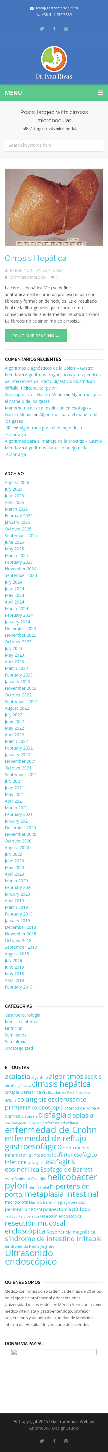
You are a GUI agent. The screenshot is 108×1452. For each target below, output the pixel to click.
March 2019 (16, 907)
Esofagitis (34, 1162)
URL (9, 428)
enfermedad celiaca (60, 1123)
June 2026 (14, 495)
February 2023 (19, 675)
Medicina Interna (21, 1021)
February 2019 (19, 914)
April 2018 (14, 980)
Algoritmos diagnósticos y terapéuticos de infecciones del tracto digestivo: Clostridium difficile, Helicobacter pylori (53, 381)
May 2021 (14, 794)
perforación (17, 1209)
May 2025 (14, 549)
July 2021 (13, 781)
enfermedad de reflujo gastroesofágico (45, 1142)
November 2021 (20, 761)
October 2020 (18, 841)
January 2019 (17, 920)
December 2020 (20, 827)
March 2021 (16, 807)
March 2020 (16, 881)
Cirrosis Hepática (35, 258)
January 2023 (17, 681)
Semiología (15, 1041)
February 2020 (19, 887)
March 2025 (16, 555)
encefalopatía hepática (23, 1123)
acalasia (17, 1076)
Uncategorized (19, 1048)
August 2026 (17, 482)
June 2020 (14, 861)
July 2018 (13, 960)
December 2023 (20, 628)
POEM (36, 1209)
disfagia (52, 1114)
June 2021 (14, 788)
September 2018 (21, 947)
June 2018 (14, 967)
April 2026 (14, 502)
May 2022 (14, 728)
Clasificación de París (58, 1093)
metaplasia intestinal (61, 1194)
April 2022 (14, 734)
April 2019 (14, 900)
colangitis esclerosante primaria (45, 1103)
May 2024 (14, 595)
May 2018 (14, 973)
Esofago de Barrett (66, 1169)
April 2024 (14, 602)
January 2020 (17, 894)
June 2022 (14, 721)
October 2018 (18, 940)
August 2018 (17, 954)
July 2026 (13, 489)
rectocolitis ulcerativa (22, 1216)
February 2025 (19, 562)
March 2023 (16, 668)
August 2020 (17, 847)
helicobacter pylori (51, 1181)
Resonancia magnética (70, 1232)
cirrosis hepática (61, 1083)
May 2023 (14, 655)
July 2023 (13, 648)
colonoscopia (48, 1107)
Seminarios (15, 1035)
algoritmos (66, 1076)
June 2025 (14, 542)
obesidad (76, 1202)
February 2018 (19, 987)
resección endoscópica (61, 1216)
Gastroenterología (28, 277)
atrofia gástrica (18, 1085)
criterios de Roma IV (82, 1108)
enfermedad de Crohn (51, 1130)
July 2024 (13, 582)
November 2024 (20, 569)
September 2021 (21, 774)
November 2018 (20, 934)
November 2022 (20, 688)
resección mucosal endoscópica (35, 1227)
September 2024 (21, 575)
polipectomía (57, 1209)
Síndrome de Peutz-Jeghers (30, 1246)
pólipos (81, 1208)
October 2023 (18, 642)
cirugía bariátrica (23, 1092)
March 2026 (16, 509)
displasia (80, 1115)
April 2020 (14, 874)
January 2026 (17, 522)
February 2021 (19, 814)
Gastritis (38, 1178)
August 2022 (17, 708)
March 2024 (16, 608)
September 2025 (21, 535)
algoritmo (39, 1077)
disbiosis (29, 1116)
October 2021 (18, 768)
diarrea (12, 1116)
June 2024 (14, 588)
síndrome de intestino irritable (53, 1238)
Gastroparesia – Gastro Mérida (35, 394)
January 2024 (17, 622)
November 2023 (20, 635)
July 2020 (13, 854)
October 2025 (18, 529)
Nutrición (13, 1028)
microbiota (16, 1202)
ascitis (93, 1076)
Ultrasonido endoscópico (31, 1257)
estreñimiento (17, 1178)
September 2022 (21, 701)
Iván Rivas (23, 270)
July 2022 (13, 715)
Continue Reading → (35, 336)
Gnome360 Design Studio (54, 1428)
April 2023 (14, 661)
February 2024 (19, 615)
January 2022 (17, 754)
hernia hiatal (39, 1187)
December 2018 (20, 927)
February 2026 (19, 515)
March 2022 (16, 741)
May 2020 (14, 867)
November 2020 (20, 834)
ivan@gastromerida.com (57, 8)
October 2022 (18, 695)
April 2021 (14, 801)
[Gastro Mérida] (54, 62)
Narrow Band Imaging (48, 1202)
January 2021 (17, 821)
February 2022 (19, 748)
